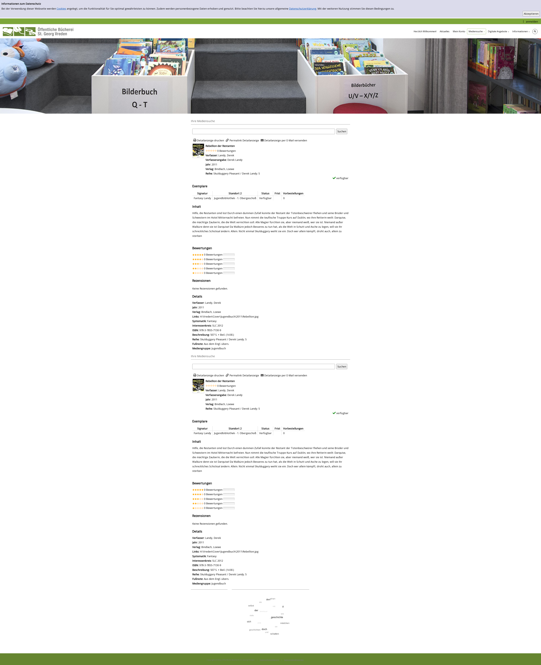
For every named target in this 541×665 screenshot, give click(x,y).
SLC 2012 (217, 325)
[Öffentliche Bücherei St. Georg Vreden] (38, 31)
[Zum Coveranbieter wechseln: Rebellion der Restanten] (198, 150)
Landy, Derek (226, 155)
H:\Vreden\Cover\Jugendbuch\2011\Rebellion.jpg (229, 316)
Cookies (61, 8)
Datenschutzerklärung (302, 8)
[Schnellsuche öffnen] (534, 31)
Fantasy (212, 321)
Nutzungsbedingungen (294, 660)
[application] (476, 31)
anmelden (532, 21)
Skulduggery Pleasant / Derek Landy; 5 (236, 173)
